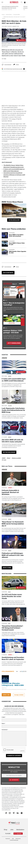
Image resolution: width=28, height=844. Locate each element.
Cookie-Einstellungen (14, 840)
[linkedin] (18, 812)
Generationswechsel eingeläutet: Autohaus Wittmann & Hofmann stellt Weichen (14, 174)
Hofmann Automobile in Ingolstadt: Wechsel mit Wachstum (10, 492)
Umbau (13, 119)
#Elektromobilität (16, 458)
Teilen (17, 64)
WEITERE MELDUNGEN (9, 452)
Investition (7, 144)
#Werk (8, 458)
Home (3, 14)
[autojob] (23, 671)
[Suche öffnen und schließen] (21, 2)
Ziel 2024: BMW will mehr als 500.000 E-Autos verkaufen (12, 441)
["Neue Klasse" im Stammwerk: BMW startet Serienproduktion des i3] (14, 510)
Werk (10, 105)
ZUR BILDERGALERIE (14, 220)
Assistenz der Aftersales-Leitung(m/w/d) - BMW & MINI (13, 684)
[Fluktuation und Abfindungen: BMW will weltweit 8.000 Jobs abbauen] (14, 542)
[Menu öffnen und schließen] (2, 2)
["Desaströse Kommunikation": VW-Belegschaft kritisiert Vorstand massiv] (14, 614)
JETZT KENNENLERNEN (14, 343)
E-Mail (3, 717)
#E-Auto (4, 460)
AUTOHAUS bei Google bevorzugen (13, 69)
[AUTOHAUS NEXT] (10, 283)
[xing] (14, 812)
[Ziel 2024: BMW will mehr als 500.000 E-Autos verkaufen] (14, 428)
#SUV (9, 591)
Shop (5, 829)
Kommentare (7, 64)
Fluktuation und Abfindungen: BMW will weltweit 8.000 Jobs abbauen (13, 555)
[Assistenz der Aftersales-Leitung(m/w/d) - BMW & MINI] (5, 678)
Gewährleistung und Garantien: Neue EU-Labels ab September (13, 658)
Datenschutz (18, 838)
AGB (13, 838)
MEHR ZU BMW (7, 567)
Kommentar (4, 729)
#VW (9, 623)
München (14, 105)
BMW (3, 105)
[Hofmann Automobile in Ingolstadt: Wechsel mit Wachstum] (14, 479)
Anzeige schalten (19, 695)
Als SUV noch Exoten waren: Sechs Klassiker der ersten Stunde (12, 596)
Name (3, 723)
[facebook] (6, 812)
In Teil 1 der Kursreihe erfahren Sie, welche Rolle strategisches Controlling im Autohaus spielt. (13, 309)
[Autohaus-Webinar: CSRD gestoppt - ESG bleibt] (14, 320)
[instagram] (10, 812)
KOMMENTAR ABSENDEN (14, 755)
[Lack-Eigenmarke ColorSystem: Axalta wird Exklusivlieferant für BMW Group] (14, 397)
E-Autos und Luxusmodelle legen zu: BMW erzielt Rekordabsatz (14, 380)
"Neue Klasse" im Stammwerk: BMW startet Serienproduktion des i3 (13, 524)
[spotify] (21, 812)
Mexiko (4, 187)
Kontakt (8, 833)
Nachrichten (9, 14)
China (10, 185)
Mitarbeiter (8, 157)
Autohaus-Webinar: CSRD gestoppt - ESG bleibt (12, 331)
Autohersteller (16, 14)
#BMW (4, 358)
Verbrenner (21, 137)
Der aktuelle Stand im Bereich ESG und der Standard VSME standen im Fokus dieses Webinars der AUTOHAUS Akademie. (13, 337)
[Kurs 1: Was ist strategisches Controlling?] (14, 292)
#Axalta (10, 405)
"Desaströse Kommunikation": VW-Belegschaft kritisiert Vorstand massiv (12, 628)
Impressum (8, 838)
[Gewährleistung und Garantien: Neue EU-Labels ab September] (14, 646)
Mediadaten (20, 829)
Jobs (11, 829)
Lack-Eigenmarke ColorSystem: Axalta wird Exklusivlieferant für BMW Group (13, 410)
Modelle (12, 193)
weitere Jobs (6, 694)
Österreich (16, 155)
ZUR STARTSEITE (8, 272)
